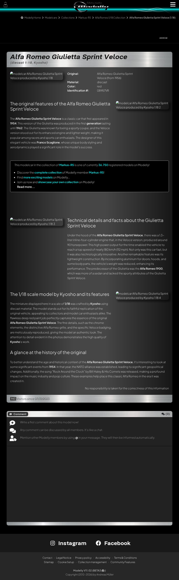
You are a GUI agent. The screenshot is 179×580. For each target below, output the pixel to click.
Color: (71, 86)
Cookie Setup (66, 562)
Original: (73, 73)
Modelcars (51, 17)
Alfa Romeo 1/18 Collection (110, 17)
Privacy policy (83, 557)
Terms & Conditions (125, 557)
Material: (73, 82)
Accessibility (102, 557)
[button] (173, 4)
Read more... (26, 187)
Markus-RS (84, 17)
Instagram (72, 543)
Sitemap (49, 562)
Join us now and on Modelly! (55, 182)
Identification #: (78, 90)
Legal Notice (63, 557)
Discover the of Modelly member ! (60, 172)
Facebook (116, 543)
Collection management (92, 562)
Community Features (122, 562)
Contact (47, 557)
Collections (67, 17)
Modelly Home (32, 17)
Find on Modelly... (43, 177)
